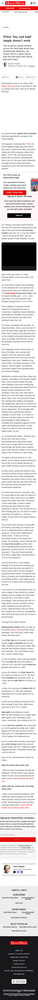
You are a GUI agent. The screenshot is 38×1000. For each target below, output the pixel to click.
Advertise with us (19, 967)
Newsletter (32, 77)
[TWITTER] (15, 872)
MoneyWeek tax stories (19, 930)
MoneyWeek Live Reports (19, 917)
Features (32, 66)
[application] (19, 254)
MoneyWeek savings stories (28, 927)
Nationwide (10, 293)
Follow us (21, 77)
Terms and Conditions (19, 957)
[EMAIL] (22, 872)
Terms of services (24, 845)
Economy (6, 27)
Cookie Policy (19, 964)
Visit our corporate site (26, 991)
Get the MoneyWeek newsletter (28, 898)
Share (7, 77)
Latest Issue (19, 903)
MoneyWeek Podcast (10, 912)
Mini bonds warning (20, 12)
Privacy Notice (26, 847)
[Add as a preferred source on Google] (19, 981)
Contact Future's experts (19, 954)
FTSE (28, 144)
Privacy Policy (19, 960)
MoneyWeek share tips (10, 927)
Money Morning (8, 86)
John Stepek (15, 64)
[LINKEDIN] (18, 872)
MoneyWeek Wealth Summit (28, 912)
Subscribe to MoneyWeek (10, 897)
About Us (19, 950)
